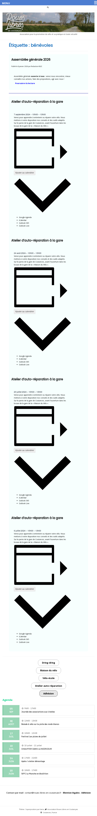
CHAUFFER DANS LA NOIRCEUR (36, 748)
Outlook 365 (24, 223)
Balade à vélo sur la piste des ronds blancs (40, 724)
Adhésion (86, 792)
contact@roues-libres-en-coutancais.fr (43, 792)
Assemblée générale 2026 (30, 59)
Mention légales (71, 792)
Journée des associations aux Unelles (38, 711)
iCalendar (23, 220)
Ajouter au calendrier (24, 173)
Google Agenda (25, 217)
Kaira (42, 809)
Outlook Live (24, 226)
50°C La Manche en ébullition (34, 773)
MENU (6, 3)
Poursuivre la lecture (25, 83)
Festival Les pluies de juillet (33, 736)
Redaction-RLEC (36, 66)
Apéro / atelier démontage (33, 761)
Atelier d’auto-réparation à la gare (37, 102)
